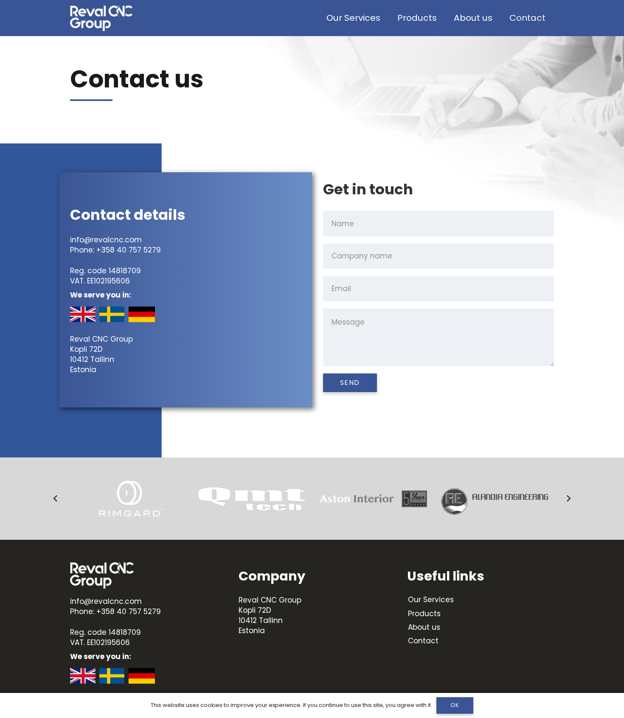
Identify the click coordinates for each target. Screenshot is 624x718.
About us (424, 627)
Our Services (431, 600)
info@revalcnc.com (106, 240)
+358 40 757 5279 (128, 250)
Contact (423, 641)
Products (424, 614)
